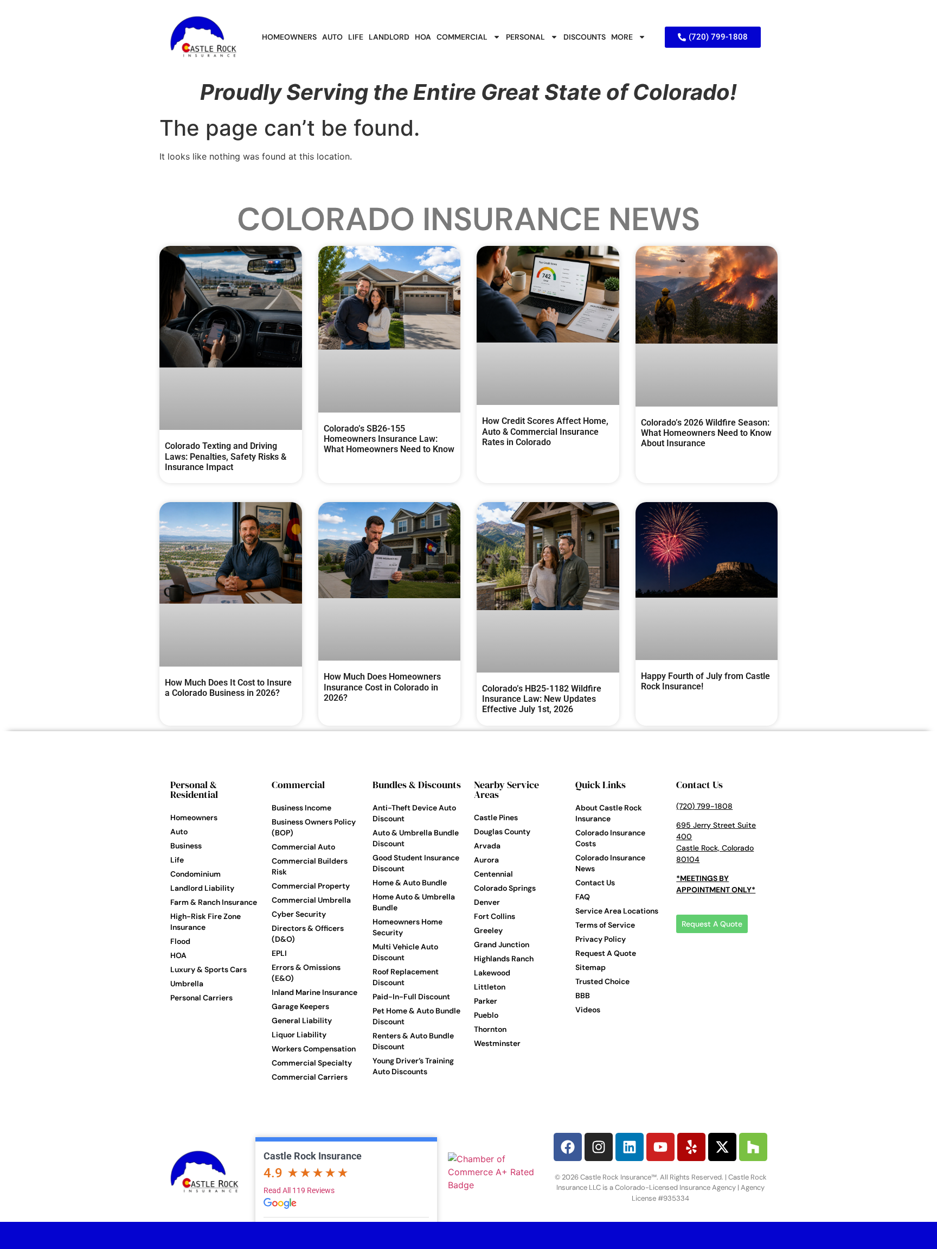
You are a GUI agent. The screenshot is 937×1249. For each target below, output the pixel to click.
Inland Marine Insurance (314, 992)
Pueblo (486, 1015)
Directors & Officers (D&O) (308, 933)
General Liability (302, 1020)
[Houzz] (753, 1147)
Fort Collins (494, 916)
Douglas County (502, 831)
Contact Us (595, 882)
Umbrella (186, 983)
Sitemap (590, 967)
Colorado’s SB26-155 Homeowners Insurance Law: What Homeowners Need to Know (389, 438)
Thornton (490, 1029)
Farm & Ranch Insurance (213, 902)
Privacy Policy (600, 939)
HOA (423, 37)
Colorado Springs (505, 888)
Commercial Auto (303, 847)
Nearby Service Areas (506, 789)
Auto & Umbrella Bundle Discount (416, 838)
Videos (587, 1010)
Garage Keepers (300, 1006)
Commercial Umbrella (311, 900)
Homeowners (193, 817)
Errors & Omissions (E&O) (306, 972)
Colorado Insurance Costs (610, 838)
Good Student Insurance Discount (416, 863)
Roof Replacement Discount (406, 977)
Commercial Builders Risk (310, 866)
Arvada (487, 846)
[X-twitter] (722, 1147)
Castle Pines (496, 817)
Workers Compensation (314, 1049)
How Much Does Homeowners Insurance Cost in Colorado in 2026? (382, 686)
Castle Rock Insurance (313, 1156)
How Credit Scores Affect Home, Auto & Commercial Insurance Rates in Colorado (545, 431)
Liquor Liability (299, 1034)
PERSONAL (525, 37)
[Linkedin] (629, 1147)
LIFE (355, 37)
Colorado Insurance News (468, 219)
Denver (487, 902)
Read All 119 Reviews (299, 1190)
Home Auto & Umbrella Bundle (414, 902)
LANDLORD (389, 37)
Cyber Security (299, 914)
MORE (622, 37)
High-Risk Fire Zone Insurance (205, 921)
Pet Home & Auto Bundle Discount (416, 1016)
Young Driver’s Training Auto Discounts (413, 1066)
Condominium (195, 874)
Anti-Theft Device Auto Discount (414, 813)
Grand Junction (501, 944)
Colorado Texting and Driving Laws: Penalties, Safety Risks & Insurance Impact (225, 456)
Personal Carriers (201, 998)
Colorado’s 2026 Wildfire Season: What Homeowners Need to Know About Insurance (706, 432)
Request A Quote (605, 953)
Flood (180, 941)
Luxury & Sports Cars (208, 969)
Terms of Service (605, 925)
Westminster (497, 1043)
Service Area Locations (616, 911)
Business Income (301, 808)
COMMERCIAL (462, 37)
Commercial (298, 784)
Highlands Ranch (504, 958)
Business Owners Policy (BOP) (314, 827)
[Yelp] (691, 1147)
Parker (485, 1001)
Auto (179, 831)
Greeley (488, 930)
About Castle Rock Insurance (608, 813)
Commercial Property (311, 886)
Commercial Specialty (312, 1063)
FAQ (582, 897)
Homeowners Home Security (407, 927)
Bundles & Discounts (417, 784)
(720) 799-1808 (704, 806)
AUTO (332, 37)
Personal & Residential (194, 789)
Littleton (489, 987)
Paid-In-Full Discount (411, 996)
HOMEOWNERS (289, 37)
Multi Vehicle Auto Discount (405, 952)
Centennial (493, 874)
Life (177, 860)
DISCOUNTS (584, 37)
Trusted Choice (602, 981)
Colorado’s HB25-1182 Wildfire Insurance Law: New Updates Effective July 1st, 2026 (541, 698)
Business (186, 846)
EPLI (279, 953)
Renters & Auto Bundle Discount (413, 1041)
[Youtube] (660, 1147)
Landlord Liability (202, 888)
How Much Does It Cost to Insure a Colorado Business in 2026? (228, 687)
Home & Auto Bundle (410, 882)
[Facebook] (568, 1147)
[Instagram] (599, 1147)
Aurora (486, 860)
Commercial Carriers (310, 1077)
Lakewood (492, 973)
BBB (582, 995)
